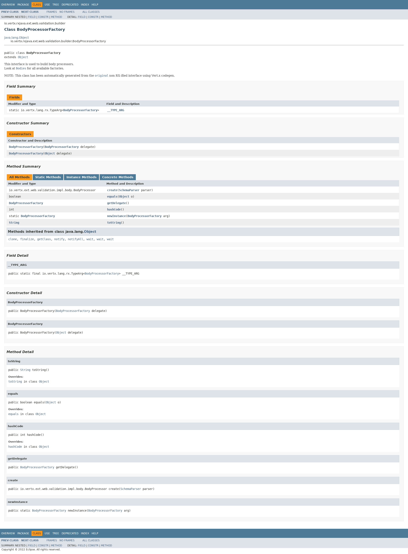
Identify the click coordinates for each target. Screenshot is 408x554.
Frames (52, 11)
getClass (44, 239)
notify (59, 239)
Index (85, 4)
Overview (8, 4)
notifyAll (75, 239)
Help (95, 4)
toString (114, 222)
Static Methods (48, 177)
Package (23, 4)
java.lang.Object (16, 37)
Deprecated (70, 4)
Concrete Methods (117, 177)
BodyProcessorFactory (80, 110)
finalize (27, 239)
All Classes (91, 11)
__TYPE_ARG (115, 110)
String (14, 222)
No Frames (67, 11)
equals (112, 196)
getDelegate (116, 203)
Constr (43, 16)
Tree (55, 4)
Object (23, 57)
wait (89, 239)
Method (56, 16)
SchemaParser (129, 190)
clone (12, 239)
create (112, 190)
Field (31, 16)
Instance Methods (81, 177)
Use (47, 4)
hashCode (114, 209)
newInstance (116, 216)
